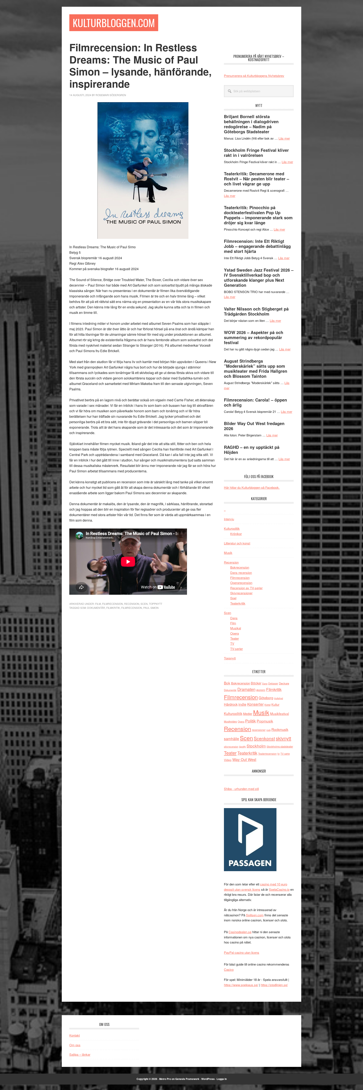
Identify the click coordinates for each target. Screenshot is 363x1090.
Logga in (222, 1079)
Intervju (229, 519)
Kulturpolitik (232, 528)
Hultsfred (278, 698)
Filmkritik (113, 607)
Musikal (235, 628)
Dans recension (241, 572)
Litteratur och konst (237, 543)
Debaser (273, 683)
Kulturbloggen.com (114, 22)
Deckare (284, 683)
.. (225, 509)
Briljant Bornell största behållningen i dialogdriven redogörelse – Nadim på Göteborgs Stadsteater (251, 124)
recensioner (259, 730)
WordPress (208, 1079)
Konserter (255, 704)
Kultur (275, 704)
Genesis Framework (187, 1079)
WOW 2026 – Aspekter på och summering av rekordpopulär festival (253, 337)
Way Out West (244, 759)
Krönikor (236, 533)
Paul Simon (151, 607)
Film (98, 603)
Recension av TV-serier (246, 588)
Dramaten (246, 689)
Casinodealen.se (240, 932)
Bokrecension (239, 567)
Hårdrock (231, 704)
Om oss (74, 1045)
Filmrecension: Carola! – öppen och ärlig (255, 402)
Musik (228, 552)
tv (279, 754)
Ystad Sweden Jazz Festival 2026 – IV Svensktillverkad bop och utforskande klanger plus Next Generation (258, 277)
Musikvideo (230, 721)
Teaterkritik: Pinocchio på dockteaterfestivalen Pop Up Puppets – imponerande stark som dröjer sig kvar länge (258, 215)
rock (268, 730)
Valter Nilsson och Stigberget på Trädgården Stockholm (256, 311)
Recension (131, 603)
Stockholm (256, 746)
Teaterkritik (237, 603)
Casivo (229, 969)
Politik (250, 721)
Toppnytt (155, 603)
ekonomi (260, 690)
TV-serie (285, 753)
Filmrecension (112, 603)
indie (242, 704)
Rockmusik (279, 729)
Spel (233, 598)
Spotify (242, 746)
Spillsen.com (255, 915)
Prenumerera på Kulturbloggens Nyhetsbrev (254, 75)
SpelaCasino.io (279, 889)
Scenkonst (264, 738)
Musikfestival (279, 713)
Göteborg (266, 697)
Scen (144, 603)
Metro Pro (165, 1079)
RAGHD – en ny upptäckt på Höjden (251, 449)
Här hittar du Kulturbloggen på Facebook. (252, 487)
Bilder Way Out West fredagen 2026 (254, 425)
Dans (234, 618)
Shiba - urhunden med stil (241, 788)
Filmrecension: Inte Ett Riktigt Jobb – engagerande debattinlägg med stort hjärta (257, 246)
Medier (247, 713)
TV (232, 643)
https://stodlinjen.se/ (274, 985)
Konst (267, 704)
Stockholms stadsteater (280, 746)
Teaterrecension (267, 753)
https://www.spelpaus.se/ (241, 985)
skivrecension (231, 746)
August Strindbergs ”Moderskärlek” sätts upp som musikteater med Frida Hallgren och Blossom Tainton (255, 368)
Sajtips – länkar (79, 1054)
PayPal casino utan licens (241, 952)
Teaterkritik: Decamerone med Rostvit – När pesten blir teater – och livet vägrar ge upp (256, 178)
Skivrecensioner (241, 593)
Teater (234, 638)
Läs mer (284, 138)
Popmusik (265, 721)
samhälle (231, 738)
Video (227, 760)
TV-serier (236, 648)
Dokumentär (96, 607)
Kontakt (74, 1035)
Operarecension (241, 582)
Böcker (256, 683)
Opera (234, 633)
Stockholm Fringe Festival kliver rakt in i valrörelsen (256, 152)
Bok (227, 683)
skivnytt (283, 738)
